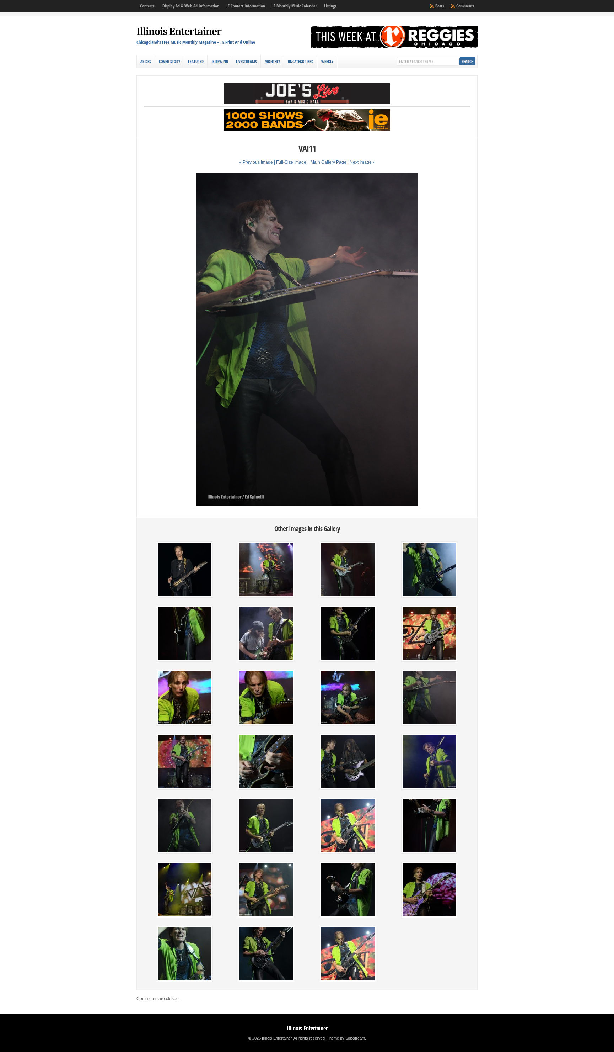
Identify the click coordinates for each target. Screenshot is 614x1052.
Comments (465, 6)
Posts (439, 6)
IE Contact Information (245, 6)
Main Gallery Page (328, 162)
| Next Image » (361, 162)
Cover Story (169, 61)
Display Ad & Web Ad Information (190, 6)
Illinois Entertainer (178, 31)
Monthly (272, 61)
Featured (196, 61)
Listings (330, 6)
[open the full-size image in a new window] (307, 506)
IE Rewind (219, 61)
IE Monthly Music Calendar (294, 6)
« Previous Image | (257, 162)
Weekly (327, 61)
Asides (145, 61)
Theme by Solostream (346, 1038)
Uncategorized (300, 61)
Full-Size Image (291, 162)
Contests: (147, 6)
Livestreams (246, 61)
